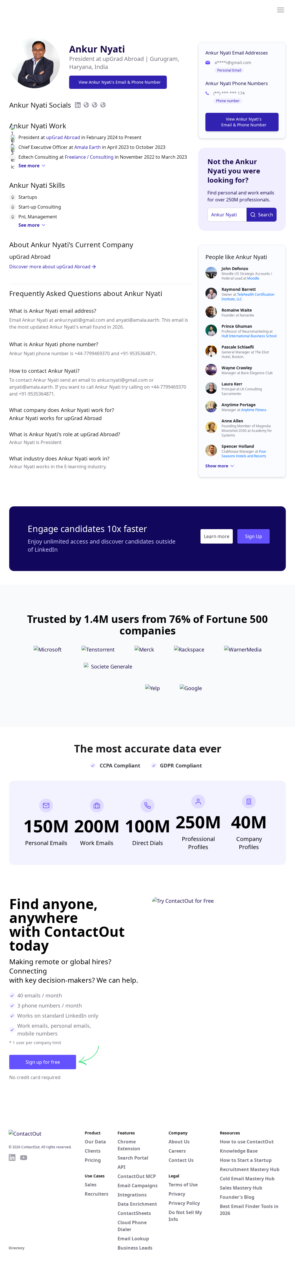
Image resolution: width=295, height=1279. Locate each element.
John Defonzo (235, 268)
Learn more (216, 536)
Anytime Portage (239, 404)
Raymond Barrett (239, 289)
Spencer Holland (238, 446)
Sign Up (253, 536)
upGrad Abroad (63, 137)
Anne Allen (232, 421)
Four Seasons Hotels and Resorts (244, 453)
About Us (179, 1141)
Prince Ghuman (237, 326)
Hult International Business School (249, 336)
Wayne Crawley (237, 367)
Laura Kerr (232, 384)
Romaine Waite (237, 310)
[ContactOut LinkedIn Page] (12, 1199)
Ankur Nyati (97, 49)
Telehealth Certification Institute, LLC (248, 297)
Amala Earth (87, 147)
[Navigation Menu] (280, 9)
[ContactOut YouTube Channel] (23, 1199)
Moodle (253, 278)
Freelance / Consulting (89, 157)
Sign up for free (43, 1062)
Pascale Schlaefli (238, 347)
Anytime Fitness (253, 409)
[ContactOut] (37, 9)
